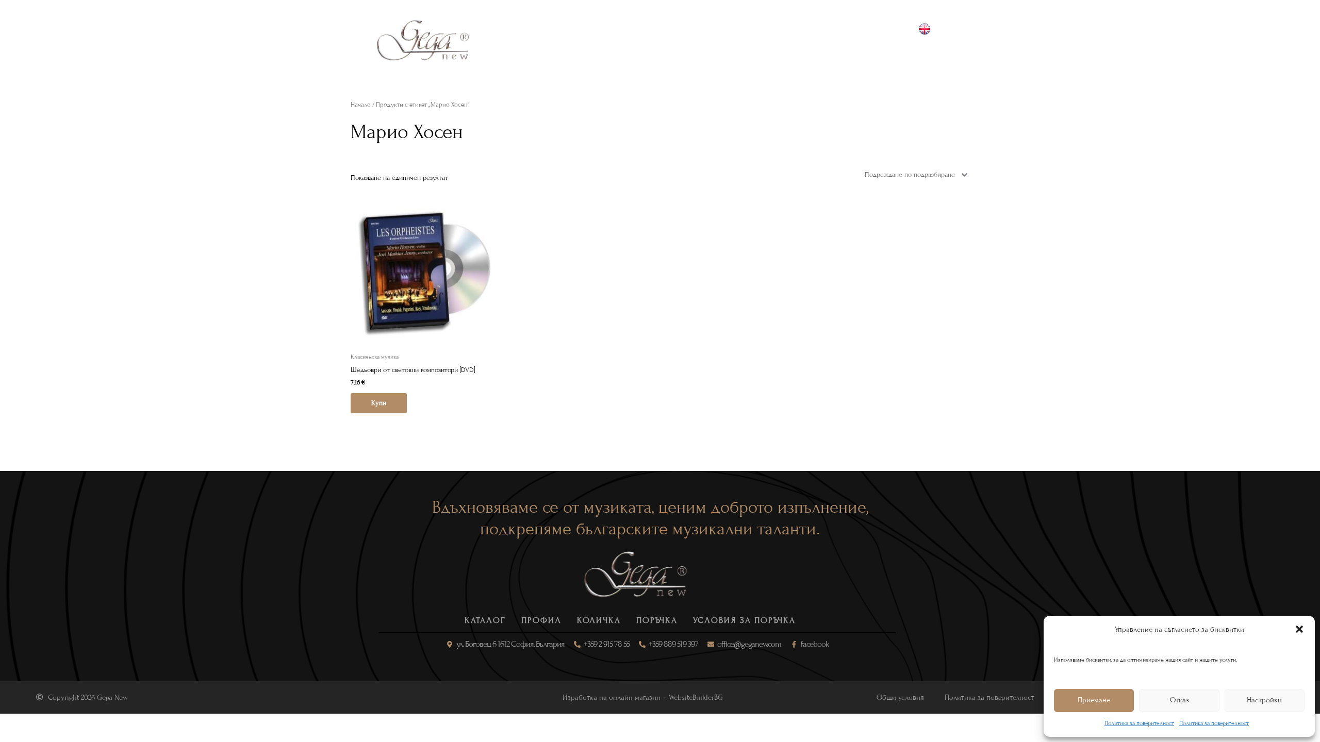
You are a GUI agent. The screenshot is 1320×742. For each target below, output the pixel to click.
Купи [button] (378, 403)
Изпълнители (703, 40)
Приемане (1094, 700)
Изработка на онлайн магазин (612, 697)
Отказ (1179, 700)
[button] (1299, 629)
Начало (361, 104)
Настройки (1264, 700)
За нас (762, 40)
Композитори (627, 40)
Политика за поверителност (1139, 723)
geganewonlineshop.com (937, 52)
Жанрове (561, 40)
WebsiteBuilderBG (696, 697)
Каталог (508, 40)
